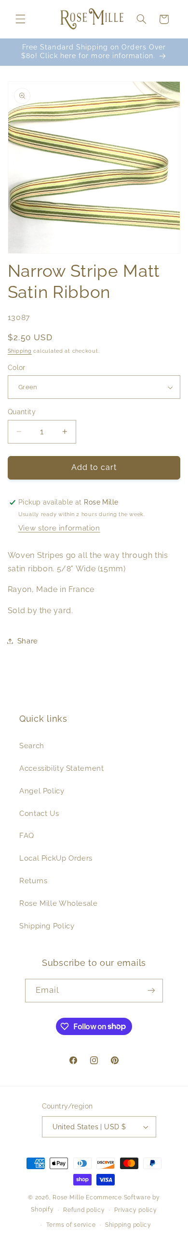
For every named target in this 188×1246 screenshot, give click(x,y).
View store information (59, 528)
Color (17, 367)
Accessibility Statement (61, 768)
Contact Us (39, 813)
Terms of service (71, 1224)
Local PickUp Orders (56, 858)
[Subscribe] (151, 990)
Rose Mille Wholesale (58, 903)
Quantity (22, 412)
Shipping (20, 351)
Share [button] (27, 641)
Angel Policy (42, 791)
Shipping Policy (46, 926)
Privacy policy (135, 1210)
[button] (20, 19)
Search (31, 745)
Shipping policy (128, 1224)
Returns (33, 880)
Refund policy (84, 1210)
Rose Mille (68, 1197)
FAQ (26, 835)
